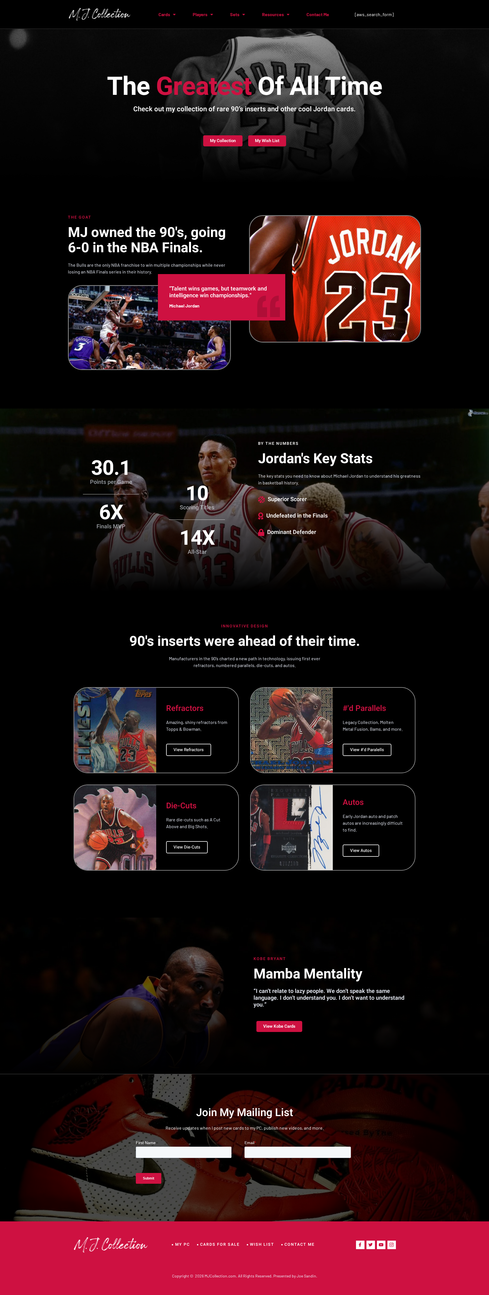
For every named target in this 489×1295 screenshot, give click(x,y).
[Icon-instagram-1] (391, 1245)
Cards (164, 14)
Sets (234, 14)
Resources (273, 14)
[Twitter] (370, 1245)
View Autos (361, 850)
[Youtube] (381, 1245)
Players (200, 14)
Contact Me (317, 14)
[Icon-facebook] (360, 1245)
